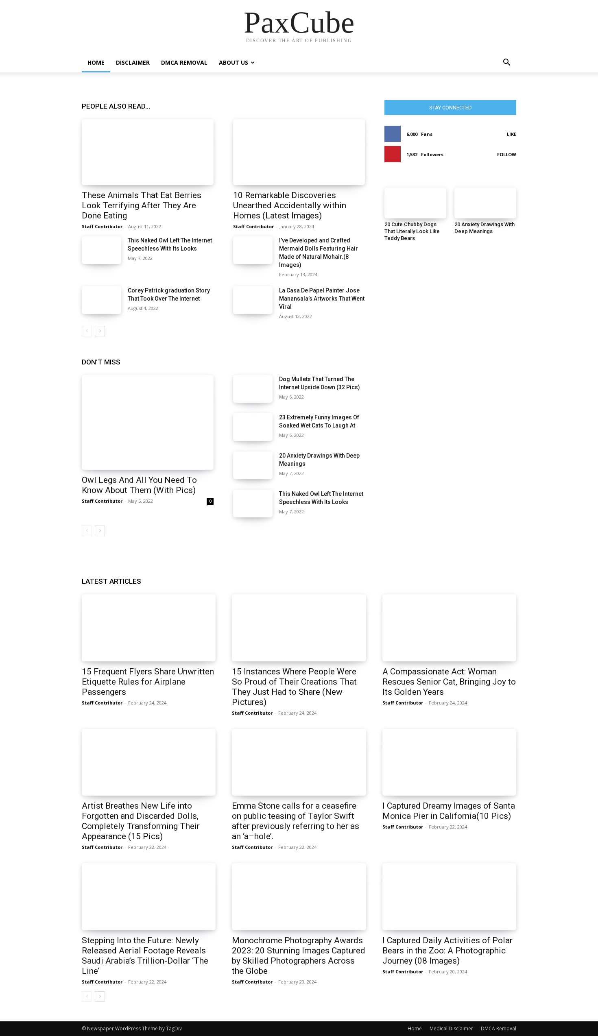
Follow (506, 154)
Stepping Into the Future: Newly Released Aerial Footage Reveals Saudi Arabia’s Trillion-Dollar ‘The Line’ (145, 956)
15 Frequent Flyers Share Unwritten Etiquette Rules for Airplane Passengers (148, 682)
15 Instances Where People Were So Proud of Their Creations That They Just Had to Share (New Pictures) (294, 687)
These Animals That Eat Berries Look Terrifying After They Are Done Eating (141, 205)
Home (96, 62)
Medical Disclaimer (451, 1028)
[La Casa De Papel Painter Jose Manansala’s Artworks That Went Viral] (253, 300)
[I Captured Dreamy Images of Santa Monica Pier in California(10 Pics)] (449, 762)
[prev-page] (87, 331)
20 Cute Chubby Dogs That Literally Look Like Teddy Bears (412, 231)
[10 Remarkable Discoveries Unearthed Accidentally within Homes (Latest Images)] (299, 152)
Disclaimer (133, 62)
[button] (506, 63)
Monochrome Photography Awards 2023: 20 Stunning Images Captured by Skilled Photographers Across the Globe (298, 956)
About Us (233, 62)
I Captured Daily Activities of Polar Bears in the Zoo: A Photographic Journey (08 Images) (447, 951)
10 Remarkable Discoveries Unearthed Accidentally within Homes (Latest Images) (289, 205)
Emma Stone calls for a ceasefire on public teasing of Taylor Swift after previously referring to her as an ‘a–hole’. (295, 821)
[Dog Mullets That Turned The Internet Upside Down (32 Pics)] (253, 389)
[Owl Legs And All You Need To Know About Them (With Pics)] (148, 422)
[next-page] (100, 331)
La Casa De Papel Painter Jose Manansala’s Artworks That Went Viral (321, 298)
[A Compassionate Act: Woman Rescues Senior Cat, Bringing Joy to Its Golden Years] (449, 627)
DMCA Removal (184, 62)
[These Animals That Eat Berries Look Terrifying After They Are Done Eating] (148, 152)
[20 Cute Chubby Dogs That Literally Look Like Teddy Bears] (415, 203)
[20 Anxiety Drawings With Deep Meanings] (253, 465)
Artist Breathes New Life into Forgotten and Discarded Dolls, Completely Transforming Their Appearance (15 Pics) (141, 821)
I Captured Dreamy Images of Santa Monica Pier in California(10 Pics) (448, 811)
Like (511, 134)
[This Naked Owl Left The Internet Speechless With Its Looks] (101, 250)
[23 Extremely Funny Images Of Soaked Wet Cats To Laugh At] (253, 427)
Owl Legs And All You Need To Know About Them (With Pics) (139, 485)
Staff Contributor (102, 226)
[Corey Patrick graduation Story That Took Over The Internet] (101, 300)
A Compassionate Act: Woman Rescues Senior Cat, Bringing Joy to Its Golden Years (449, 682)
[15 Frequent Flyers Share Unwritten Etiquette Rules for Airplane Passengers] (149, 627)
